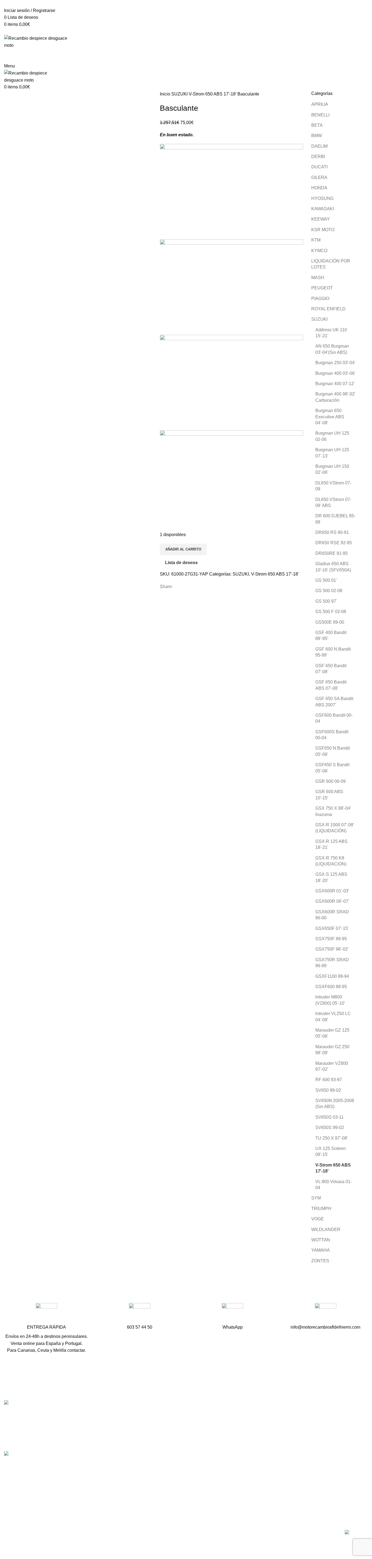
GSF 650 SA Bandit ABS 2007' (334, 701)
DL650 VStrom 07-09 (333, 486)
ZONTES (320, 1260)
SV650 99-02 (328, 1090)
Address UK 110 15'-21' (331, 332)
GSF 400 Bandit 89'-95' (330, 635)
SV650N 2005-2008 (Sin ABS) (334, 1103)
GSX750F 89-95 (331, 938)
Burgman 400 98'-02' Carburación (335, 397)
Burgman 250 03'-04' (335, 362)
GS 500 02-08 (328, 590)
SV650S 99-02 (329, 1127)
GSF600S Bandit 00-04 (331, 734)
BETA (317, 125)
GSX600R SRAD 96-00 (332, 915)
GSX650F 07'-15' (332, 928)
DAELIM (319, 146)
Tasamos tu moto (268, 1435)
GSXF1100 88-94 (332, 976)
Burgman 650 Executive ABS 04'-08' (329, 416)
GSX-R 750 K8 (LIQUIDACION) (330, 861)
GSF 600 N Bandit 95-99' (333, 652)
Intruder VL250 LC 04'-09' (333, 1016)
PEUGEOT (322, 288)
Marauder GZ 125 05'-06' (332, 1033)
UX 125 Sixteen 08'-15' (330, 1151)
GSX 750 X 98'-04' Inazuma (333, 811)
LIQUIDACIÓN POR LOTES (330, 264)
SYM (316, 1198)
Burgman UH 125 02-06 (332, 436)
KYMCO (319, 250)
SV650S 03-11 (329, 1117)
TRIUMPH (321, 1208)
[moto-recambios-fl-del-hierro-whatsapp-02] (232, 1314)
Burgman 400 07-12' (335, 383)
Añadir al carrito (183, 549)
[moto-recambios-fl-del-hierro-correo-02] (325, 1314)
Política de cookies (270, 1509)
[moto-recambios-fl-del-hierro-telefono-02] (139, 1314)
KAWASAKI (322, 208)
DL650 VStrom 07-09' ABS (333, 502)
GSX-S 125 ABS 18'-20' (331, 877)
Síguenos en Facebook (151, 1454)
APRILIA (319, 104)
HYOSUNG (322, 198)
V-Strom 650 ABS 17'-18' (213, 94)
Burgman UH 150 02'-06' (332, 469)
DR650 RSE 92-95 (333, 542)
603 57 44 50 (141, 1435)
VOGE (317, 1219)
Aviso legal (263, 1489)
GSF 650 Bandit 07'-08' (330, 668)
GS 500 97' (326, 601)
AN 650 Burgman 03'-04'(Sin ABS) (332, 349)
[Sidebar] (7, 1547)
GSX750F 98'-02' (332, 949)
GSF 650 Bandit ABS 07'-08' (330, 685)
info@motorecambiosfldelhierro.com (164, 1445)
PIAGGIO (320, 298)
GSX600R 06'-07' (332, 901)
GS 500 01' (326, 580)
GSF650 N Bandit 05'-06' (332, 751)
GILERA (319, 177)
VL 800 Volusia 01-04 (333, 1184)
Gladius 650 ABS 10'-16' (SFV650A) (333, 566)
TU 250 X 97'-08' (331, 1138)
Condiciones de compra (275, 1479)
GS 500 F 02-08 (330, 611)
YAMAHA (320, 1250)
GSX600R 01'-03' (332, 891)
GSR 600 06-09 (330, 781)
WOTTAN (320, 1240)
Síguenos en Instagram (151, 1464)
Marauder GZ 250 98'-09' (332, 1049)
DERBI (318, 156)
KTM (316, 240)
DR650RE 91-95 (331, 553)
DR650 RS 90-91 (332, 532)
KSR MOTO (322, 229)
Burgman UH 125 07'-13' (332, 452)
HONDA (319, 187)
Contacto (261, 1445)
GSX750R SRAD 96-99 (332, 962)
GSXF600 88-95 (331, 986)
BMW (316, 135)
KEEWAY (320, 219)
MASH (317, 277)
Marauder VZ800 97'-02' (331, 1066)
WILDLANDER (325, 1229)
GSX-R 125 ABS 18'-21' (331, 844)
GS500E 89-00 (329, 622)
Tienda (259, 1424)
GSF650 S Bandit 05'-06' (332, 767)
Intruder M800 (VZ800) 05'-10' (330, 1000)
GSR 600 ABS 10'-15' (329, 794)
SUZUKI (180, 94)
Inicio (165, 94)
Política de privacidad (273, 1499)
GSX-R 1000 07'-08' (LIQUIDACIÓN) (334, 827)
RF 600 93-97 (328, 1079)
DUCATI (319, 167)
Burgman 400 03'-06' (335, 373)
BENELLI (320, 115)
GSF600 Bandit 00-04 (334, 718)
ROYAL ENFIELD (328, 309)
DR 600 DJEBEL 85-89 (335, 519)
